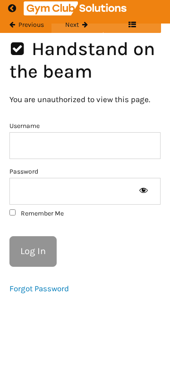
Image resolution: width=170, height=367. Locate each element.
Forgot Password (39, 288)
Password (23, 172)
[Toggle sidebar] (132, 25)
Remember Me (41, 213)
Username (24, 126)
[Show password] (143, 191)
